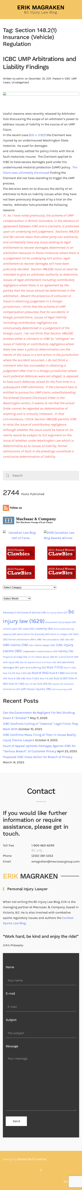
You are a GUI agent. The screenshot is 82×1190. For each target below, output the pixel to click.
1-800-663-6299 (42, 845)
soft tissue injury (62, 689)
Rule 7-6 (9, 673)
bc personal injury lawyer (60, 622)
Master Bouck (44, 657)
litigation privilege (15, 657)
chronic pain (12, 628)
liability (65, 651)
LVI (31, 657)
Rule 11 (32, 678)
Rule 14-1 (16, 683)
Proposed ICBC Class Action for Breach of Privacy (37, 757)
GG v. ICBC (37, 135)
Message (12, 1046)
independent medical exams (40, 651)
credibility (44, 628)
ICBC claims (15, 645)
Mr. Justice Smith (66, 657)
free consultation (53, 639)
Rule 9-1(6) (17, 678)
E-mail (10, 993)
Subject (11, 1020)
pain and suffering (33, 667)
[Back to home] (41, 9)
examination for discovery (33, 634)
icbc (69, 639)
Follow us (15, 507)
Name (10, 967)
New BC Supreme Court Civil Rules (38, 662)
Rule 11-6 (46, 678)
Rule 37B (44, 683)
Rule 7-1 (70, 667)
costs (29, 628)
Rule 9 (40, 673)
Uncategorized (20, 82)
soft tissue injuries (36, 689)
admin (20, 78)
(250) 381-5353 (42, 856)
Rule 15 (30, 684)
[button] (41, 1170)
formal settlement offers (25, 639)
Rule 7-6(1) (23, 673)
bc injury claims (57, 612)
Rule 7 (55, 667)
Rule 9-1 (57, 673)
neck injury (11, 662)
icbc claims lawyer (42, 645)
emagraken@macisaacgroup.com (55, 861)
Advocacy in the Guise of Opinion (24, 612)
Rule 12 (61, 678)
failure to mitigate (61, 634)
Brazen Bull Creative (32, 1159)
